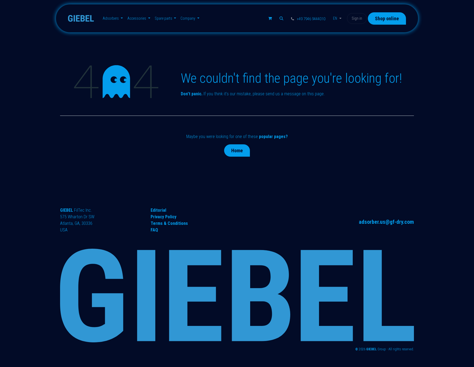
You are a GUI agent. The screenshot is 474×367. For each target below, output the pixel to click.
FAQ (154, 230)
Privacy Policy (163, 216)
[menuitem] (112, 18)
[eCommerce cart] (270, 18)
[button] (281, 18)
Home (237, 150)
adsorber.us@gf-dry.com (386, 222)
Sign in (357, 18)
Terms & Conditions (169, 223)
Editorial (158, 210)
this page (315, 93)
